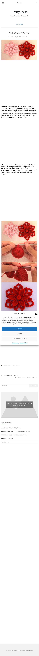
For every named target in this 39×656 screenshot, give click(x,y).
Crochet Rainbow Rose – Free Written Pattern (15, 431)
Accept (19, 329)
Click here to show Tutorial (11, 365)
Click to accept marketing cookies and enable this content (19, 404)
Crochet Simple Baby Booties (26, 377)
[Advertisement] (19, 84)
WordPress (30, 650)
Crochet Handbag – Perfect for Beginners (14, 435)
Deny (20, 334)
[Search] (36, 3)
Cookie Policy (15, 342)
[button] (36, 313)
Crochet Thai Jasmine (10, 375)
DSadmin (26, 37)
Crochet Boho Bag (7, 438)
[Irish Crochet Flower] (19, 50)
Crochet (19, 24)
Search (33, 385)
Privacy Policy (23, 342)
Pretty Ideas (19, 12)
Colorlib (18, 650)
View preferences (19, 339)
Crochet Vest (5, 442)
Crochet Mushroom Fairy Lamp (11, 428)
